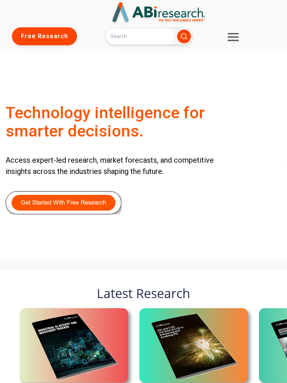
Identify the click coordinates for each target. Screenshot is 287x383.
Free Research (44, 36)
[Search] (184, 36)
